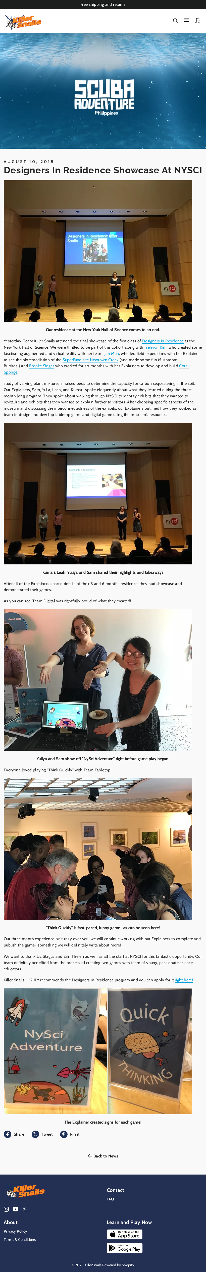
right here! (184, 980)
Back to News (105, 1156)
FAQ (110, 1199)
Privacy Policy (15, 1231)
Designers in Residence (163, 341)
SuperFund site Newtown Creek (90, 359)
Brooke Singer (41, 365)
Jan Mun (112, 353)
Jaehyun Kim (155, 347)
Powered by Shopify (118, 1265)
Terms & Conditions (20, 1239)
